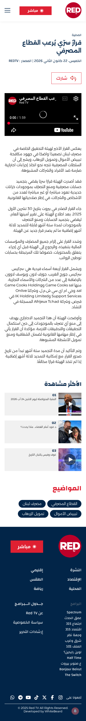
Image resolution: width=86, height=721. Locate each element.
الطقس (36, 579)
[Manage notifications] (75, 711)
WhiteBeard (53, 711)
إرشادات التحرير (31, 631)
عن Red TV (34, 613)
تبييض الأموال (65, 514)
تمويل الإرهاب (33, 514)
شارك (61, 78)
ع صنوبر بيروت (71, 663)
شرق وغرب (73, 641)
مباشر (33, 10)
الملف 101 (73, 646)
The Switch (73, 675)
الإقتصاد (74, 579)
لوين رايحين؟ (72, 652)
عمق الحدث (72, 618)
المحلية (75, 588)
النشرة (75, 569)
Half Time (74, 658)
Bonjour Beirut (70, 669)
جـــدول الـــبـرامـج (29, 603)
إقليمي (37, 569)
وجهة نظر (74, 635)
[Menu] (7, 11)
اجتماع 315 (73, 624)
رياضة (38, 588)
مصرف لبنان (32, 504)
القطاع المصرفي (64, 504)
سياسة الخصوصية (28, 622)
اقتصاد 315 (73, 629)
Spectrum (74, 612)
